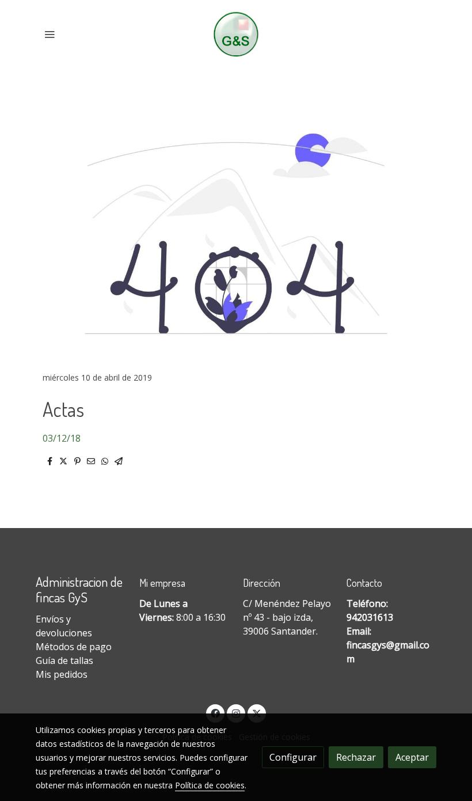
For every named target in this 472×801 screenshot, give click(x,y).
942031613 (370, 617)
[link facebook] (215, 713)
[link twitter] (257, 713)
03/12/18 (62, 438)
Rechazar (356, 757)
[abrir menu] (49, 34)
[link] (236, 34)
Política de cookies (210, 785)
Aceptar (412, 757)
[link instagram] (236, 713)
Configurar (293, 757)
